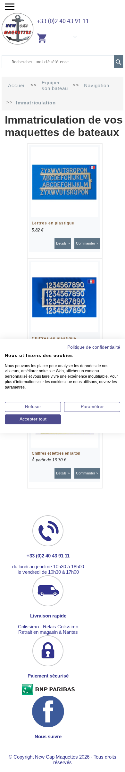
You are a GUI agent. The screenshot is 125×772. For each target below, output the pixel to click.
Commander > (87, 243)
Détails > (63, 243)
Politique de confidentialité (93, 347)
